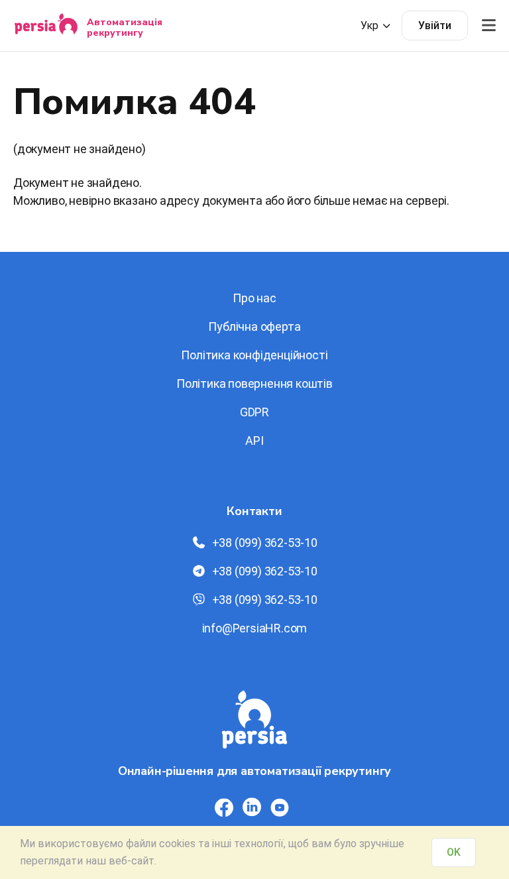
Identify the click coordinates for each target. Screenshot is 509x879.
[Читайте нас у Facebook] (224, 807)
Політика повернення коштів (254, 383)
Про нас (254, 298)
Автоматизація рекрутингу (124, 27)
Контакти (254, 511)
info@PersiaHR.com (255, 628)
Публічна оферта (254, 326)
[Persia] (46, 25)
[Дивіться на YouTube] (279, 807)
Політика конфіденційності (254, 355)
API (254, 440)
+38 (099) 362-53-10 (264, 543)
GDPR (254, 412)
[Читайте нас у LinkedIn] (252, 807)
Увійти (434, 25)
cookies (177, 843)
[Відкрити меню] (488, 25)
